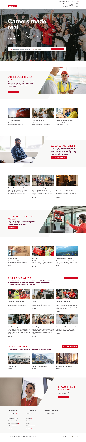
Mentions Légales (32, 436)
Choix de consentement (13, 438)
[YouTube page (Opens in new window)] (75, 436)
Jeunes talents (29, 413)
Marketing (28, 423)
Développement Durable (13, 418)
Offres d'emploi (71, 5)
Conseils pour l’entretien (49, 413)
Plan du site (25, 436)
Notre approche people (13, 423)
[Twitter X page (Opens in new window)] (67, 436)
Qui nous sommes (13, 92)
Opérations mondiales (30, 425)
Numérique (28, 418)
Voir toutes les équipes (71, 278)
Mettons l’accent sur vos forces (14, 425)
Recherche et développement (32, 421)
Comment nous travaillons (59, 157)
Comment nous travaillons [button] (39, 5)
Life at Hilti (77, 5)
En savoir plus (12, 227)
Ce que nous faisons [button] (55, 5)
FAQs (45, 416)
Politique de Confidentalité (17, 436)
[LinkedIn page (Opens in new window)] (72, 436)
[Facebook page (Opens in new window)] (70, 436)
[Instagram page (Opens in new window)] (77, 436)
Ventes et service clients (31, 416)
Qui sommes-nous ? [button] (25, 5)
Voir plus (10, 127)
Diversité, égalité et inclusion (14, 421)
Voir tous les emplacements (70, 346)
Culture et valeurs (11, 416)
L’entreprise (28, 428)
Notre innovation (11, 428)
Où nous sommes (65, 5)
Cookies (9, 436)
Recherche (57, 49)
